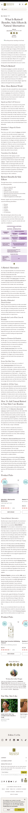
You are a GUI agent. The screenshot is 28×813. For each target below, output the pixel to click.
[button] (22, 4)
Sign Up (24, 772)
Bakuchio (8, 276)
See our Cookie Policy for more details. (13, 805)
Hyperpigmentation (9, 365)
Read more (15, 689)
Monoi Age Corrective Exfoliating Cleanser (10, 642)
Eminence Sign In (19, 791)
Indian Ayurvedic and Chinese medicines (14, 280)
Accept (19, 809)
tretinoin (8, 93)
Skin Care (5, 15)
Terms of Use (12, 789)
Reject (8, 809)
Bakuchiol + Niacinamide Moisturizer (12, 438)
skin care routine (14, 536)
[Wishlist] (18, 480)
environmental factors (7, 157)
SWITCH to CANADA (14, 794)
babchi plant (16, 278)
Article (9, 15)
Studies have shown (10, 348)
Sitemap (7, 789)
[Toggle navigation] (2, 4)
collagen (18, 132)
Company (3, 757)
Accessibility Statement (10, 791)
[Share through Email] (21, 664)
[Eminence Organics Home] (9, 4)
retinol (9, 69)
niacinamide (12, 416)
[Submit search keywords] (2, 9)
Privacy (3, 789)
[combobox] (14, 9)
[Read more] (9, 705)
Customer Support (6, 761)
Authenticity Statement (21, 789)
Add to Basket (10, 512)
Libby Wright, (10, 30)
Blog (2, 15)
